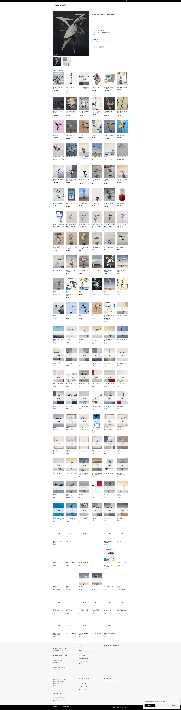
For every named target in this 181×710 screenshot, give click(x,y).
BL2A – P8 (81, 316)
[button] (126, 5)
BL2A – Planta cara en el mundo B (71, 248)
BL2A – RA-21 (56, 385)
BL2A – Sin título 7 (108, 429)
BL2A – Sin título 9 (108, 226)
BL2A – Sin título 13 (83, 226)
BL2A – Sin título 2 (83, 451)
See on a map (56, 687)
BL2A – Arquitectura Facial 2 (108, 271)
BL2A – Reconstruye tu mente (58, 542)
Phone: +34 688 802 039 (58, 1)
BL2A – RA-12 (107, 518)
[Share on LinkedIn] (103, 47)
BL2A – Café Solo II (108, 473)
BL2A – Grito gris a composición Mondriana (108, 318)
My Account (82, 655)
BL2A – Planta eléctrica (122, 203)
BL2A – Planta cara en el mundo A (84, 248)
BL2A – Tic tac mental (83, 385)
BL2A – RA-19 (107, 363)
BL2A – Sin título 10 (96, 226)
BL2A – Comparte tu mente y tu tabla (83, 519)
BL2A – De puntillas (121, 135)
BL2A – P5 (55, 135)
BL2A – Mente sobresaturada (56, 634)
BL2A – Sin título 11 (70, 341)
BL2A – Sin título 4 (70, 451)
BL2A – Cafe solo (70, 564)
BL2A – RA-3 (69, 180)
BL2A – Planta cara (96, 247)
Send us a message (57, 700)
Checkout (81, 681)
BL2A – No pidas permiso (120, 496)
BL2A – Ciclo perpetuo (122, 87)
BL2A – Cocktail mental (71, 633)
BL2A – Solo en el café (71, 316)
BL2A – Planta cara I (121, 180)
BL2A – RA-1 (120, 316)
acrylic (95, 43)
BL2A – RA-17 (95, 385)
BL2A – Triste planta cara (70, 136)
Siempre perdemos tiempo (96, 588)
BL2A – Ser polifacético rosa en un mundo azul (58, 519)
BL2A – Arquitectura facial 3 (96, 293)
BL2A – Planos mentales (71, 385)
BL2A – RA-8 (94, 363)
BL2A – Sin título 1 (96, 451)
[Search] (85, 5)
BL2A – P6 (55, 496)
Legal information (83, 689)
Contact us (112, 5)
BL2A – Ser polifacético (109, 247)
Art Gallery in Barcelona (84, 678)
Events (102, 5)
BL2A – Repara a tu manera (121, 113)
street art (99, 43)
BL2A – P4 (68, 541)
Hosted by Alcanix (66, 706)
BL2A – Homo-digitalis (71, 473)
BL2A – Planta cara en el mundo (109, 634)
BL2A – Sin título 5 (57, 451)
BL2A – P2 (94, 541)
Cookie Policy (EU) (83, 663)
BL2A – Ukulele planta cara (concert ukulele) (84, 88)
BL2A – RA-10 (56, 270)
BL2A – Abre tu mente (96, 633)
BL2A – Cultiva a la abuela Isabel (108, 88)
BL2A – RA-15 (120, 406)
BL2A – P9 (81, 135)
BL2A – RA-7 (56, 316)
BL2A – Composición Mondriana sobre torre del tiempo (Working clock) (71, 89)
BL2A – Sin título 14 (121, 363)
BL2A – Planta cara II (83, 158)
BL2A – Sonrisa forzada (58, 226)
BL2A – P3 (81, 541)
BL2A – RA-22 (95, 112)
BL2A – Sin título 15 (70, 226)
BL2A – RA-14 (95, 496)
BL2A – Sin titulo (95, 203)
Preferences (173, 705)
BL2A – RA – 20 (95, 135)
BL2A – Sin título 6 (121, 429)
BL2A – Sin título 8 (70, 429)
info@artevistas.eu (70, 1)
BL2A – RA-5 (107, 451)
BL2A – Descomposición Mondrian (69, 294)
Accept (150, 705)
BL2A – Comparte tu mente (96, 158)
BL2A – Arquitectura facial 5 (70, 113)
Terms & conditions (83, 658)
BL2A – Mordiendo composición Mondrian (58, 158)
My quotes (81, 652)
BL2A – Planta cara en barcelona (83, 611)
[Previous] (56, 33)
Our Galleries (119, 5)
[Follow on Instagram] (126, 1)
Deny (161, 705)
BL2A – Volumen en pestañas (108, 136)
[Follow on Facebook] (124, 1)
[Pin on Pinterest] (100, 47)
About (106, 5)
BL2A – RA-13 (82, 363)
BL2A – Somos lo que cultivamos (70, 271)
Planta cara (81, 564)
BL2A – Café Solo (108, 496)
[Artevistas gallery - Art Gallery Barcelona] (60, 5)
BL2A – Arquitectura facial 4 (108, 113)
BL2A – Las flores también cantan (95, 88)
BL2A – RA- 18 (56, 363)
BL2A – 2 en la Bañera (96, 270)
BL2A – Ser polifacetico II (109, 341)
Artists (97, 5)
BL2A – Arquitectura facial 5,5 (70, 158)
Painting (98, 12)
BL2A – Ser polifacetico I (122, 611)
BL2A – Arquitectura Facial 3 (108, 542)
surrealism (103, 43)
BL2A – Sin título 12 (83, 429)
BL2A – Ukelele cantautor (95, 341)
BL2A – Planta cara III (83, 341)
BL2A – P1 (119, 541)
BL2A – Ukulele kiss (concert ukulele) (96, 407)
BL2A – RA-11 (69, 363)
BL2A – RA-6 (56, 406)
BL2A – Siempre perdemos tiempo (121, 158)
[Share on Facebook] (93, 47)
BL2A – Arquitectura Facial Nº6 (83, 113)
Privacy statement (83, 661)
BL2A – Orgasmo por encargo (70, 519)
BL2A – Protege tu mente (83, 181)
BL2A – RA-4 (120, 247)
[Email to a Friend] (98, 47)
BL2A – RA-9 (56, 180)
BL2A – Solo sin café (57, 203)
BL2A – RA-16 (107, 385)
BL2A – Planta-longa (83, 203)
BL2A (93, 19)
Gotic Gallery (99, 41)
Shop (93, 5)
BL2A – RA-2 (120, 518)
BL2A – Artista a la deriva (57, 341)
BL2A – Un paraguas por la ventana (71, 204)
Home (89, 5)
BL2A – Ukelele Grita (108, 587)
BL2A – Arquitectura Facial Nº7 (58, 88)
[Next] (87, 33)
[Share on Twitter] (95, 47)
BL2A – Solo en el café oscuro (58, 113)
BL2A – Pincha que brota (108, 204)
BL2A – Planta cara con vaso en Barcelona (109, 181)
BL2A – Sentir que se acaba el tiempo (57, 293)
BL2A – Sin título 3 (121, 226)
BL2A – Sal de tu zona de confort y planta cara (109, 158)
